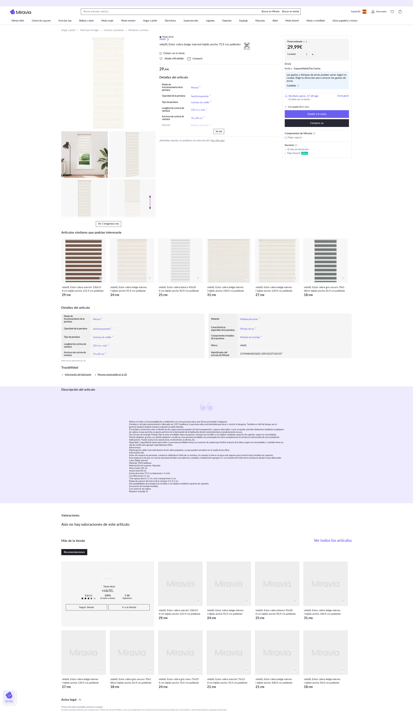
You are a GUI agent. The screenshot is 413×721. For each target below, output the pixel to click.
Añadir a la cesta (316, 114)
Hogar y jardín (68, 30)
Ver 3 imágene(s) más (108, 224)
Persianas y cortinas (138, 30)
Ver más (219, 131)
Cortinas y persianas (114, 30)
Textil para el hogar (89, 30)
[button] (206, 700)
